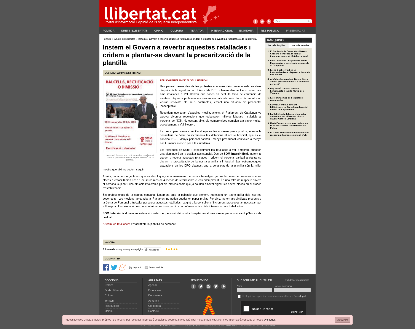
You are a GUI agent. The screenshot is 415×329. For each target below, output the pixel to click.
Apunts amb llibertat (124, 39)
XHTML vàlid (268, 325)
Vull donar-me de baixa (297, 280)
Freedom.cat (295, 30)
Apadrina (153, 300)
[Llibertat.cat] (150, 15)
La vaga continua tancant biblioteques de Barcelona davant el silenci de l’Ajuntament (289, 107)
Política (109, 30)
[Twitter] (262, 22)
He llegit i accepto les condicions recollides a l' (273, 296)
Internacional (222, 30)
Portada (107, 39)
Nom (239, 286)
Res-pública (270, 30)
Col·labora (154, 305)
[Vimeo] (216, 286)
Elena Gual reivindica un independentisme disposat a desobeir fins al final (290, 72)
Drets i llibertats (134, 30)
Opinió (158, 30)
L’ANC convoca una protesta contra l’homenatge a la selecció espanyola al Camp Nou (289, 63)
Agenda (153, 285)
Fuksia (196, 325)
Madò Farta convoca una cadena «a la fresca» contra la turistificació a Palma (289, 125)
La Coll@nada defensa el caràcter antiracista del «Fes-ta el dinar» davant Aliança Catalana (288, 116)
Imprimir (137, 267)
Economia (246, 30)
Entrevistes (154, 290)
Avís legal (231, 325)
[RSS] (269, 22)
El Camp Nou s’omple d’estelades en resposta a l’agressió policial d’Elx (289, 133)
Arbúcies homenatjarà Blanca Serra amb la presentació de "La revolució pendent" (289, 81)
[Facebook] (255, 22)
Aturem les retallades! (116, 224)
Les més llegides (277, 45)
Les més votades (300, 45)
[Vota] (152, 249)
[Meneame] (122, 267)
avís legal (269, 319)
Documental (155, 295)
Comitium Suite (168, 325)
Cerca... (292, 21)
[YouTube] (223, 286)
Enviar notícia (156, 267)
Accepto (342, 320)
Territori (197, 30)
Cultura (177, 30)
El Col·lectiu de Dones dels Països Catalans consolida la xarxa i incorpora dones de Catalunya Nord (289, 53)
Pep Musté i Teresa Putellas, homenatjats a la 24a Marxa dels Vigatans (287, 90)
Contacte (153, 311)
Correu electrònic (283, 286)
